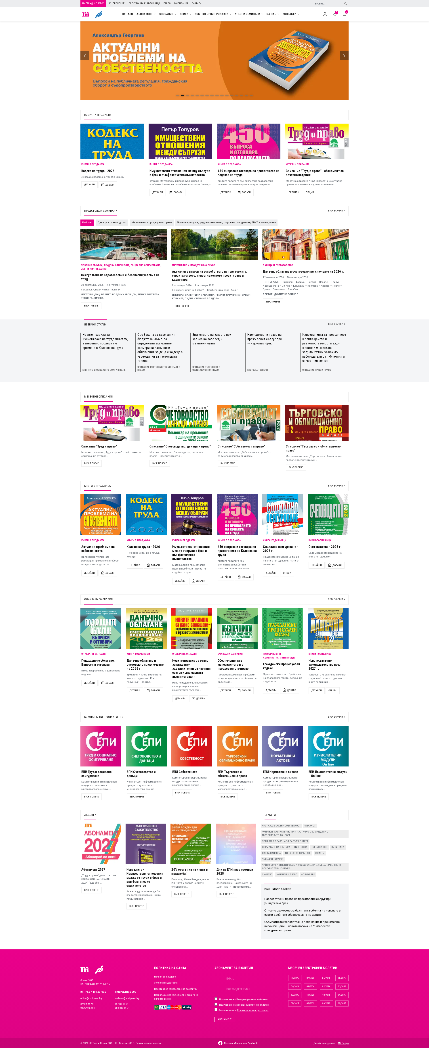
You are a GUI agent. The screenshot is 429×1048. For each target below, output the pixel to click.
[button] (84, 55)
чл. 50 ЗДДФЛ (319, 847)
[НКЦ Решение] (99, 969)
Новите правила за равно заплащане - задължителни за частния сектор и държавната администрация (191, 669)
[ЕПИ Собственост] (191, 746)
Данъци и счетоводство (278, 265)
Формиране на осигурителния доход (285, 847)
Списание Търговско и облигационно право (206, 368)
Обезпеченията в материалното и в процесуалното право (233, 665)
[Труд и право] (84, 969)
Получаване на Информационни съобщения (243, 999)
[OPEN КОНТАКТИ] (298, 14)
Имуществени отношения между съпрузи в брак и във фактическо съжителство (179, 173)
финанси (310, 825)
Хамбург (267, 874)
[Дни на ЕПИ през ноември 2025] (236, 844)
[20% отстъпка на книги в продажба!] (190, 844)
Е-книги (196, 3)
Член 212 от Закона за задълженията (285, 841)
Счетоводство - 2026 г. (325, 547)
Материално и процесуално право (193, 265)
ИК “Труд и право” (93, 3)
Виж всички (335, 210)
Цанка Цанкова (271, 853)
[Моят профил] (325, 14)
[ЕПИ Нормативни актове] (282, 746)
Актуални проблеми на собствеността (98, 549)
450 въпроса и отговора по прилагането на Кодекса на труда (237, 551)
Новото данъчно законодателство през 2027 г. (325, 665)
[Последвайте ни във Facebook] (220, 1043)
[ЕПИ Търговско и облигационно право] (237, 746)
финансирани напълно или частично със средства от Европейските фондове (296, 833)
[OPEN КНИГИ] (190, 14)
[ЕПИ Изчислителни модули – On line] (328, 746)
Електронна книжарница (144, 3)
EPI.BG (167, 3)
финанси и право (286, 874)
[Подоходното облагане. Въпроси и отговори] (100, 628)
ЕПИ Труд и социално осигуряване (103, 370)
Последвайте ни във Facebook (241, 1043)
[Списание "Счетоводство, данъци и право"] (180, 423)
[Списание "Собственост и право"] (248, 423)
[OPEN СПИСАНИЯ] (175, 14)
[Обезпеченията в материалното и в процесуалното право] (237, 628)
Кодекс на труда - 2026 (98, 171)
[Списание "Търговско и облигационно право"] (317, 423)
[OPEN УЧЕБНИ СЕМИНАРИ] (262, 14)
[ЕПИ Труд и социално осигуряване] (100, 746)
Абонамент (224, 1019)
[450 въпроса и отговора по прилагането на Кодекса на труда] (248, 141)
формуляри (308, 874)
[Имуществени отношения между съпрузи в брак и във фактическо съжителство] (180, 141)
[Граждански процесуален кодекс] (282, 628)
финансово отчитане (298, 853)
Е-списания (181, 3)
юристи (319, 853)
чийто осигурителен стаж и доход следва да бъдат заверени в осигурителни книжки (301, 867)
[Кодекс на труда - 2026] (112, 141)
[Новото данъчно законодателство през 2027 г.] (328, 628)
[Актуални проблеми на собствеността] (100, 514)
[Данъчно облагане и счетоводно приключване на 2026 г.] (146, 628)
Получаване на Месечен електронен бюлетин (244, 1004)
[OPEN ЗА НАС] (278, 14)
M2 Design (343, 1043)
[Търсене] (345, 3)
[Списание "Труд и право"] (112, 423)
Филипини (337, 847)
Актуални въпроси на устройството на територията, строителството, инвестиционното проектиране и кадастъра (209, 275)
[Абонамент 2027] (100, 844)
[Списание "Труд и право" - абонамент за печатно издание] (317, 141)
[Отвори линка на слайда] (214, 60)
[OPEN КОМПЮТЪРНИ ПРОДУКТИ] (230, 14)
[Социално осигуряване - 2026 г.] (282, 514)
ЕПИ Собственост (257, 370)
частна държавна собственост (281, 825)
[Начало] (86, 14)
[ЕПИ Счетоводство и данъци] (146, 746)
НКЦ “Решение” (116, 3)
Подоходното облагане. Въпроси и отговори (98, 663)
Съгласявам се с (243, 1010)
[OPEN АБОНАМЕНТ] (155, 14)
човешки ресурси (273, 858)
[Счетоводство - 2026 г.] (328, 514)
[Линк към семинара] (123, 244)
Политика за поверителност (252, 1010)
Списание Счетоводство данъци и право (158, 368)
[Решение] (98, 14)
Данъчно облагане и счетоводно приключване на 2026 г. (303, 271)
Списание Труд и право (316, 370)
